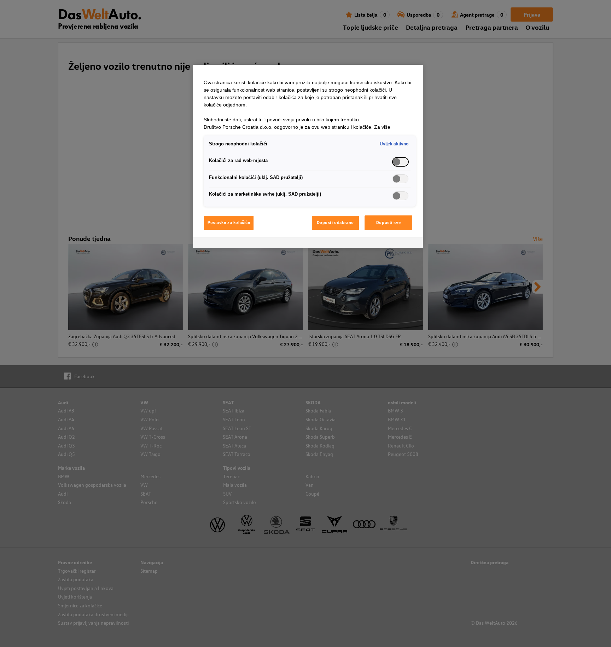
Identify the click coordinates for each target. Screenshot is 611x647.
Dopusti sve (388, 222)
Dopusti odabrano (335, 222)
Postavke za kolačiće (229, 222)
